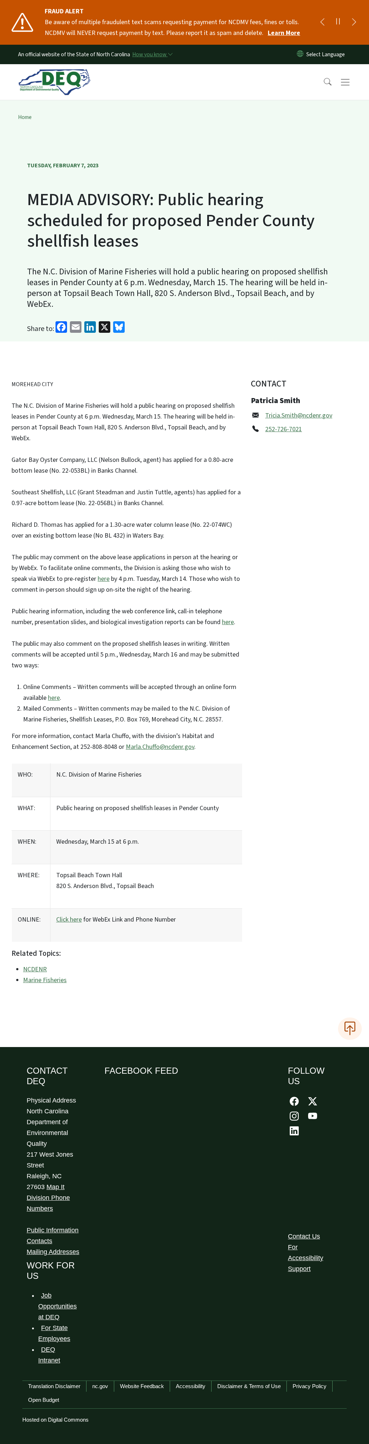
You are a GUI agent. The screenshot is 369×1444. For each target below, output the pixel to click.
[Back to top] (350, 1028)
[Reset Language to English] (300, 54)
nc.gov (100, 1386)
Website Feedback (142, 1386)
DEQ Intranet (49, 1355)
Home (25, 117)
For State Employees (54, 1333)
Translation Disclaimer (54, 1386)
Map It (55, 1187)
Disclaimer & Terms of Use (249, 1386)
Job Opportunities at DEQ (57, 1306)
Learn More (284, 32)
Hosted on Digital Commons (55, 1420)
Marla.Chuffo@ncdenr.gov (160, 746)
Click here (69, 919)
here (104, 578)
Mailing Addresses (53, 1251)
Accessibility (190, 1386)
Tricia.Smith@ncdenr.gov (298, 415)
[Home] (54, 74)
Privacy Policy (309, 1386)
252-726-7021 (283, 429)
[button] (323, 82)
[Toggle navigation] (352, 82)
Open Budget (43, 1400)
